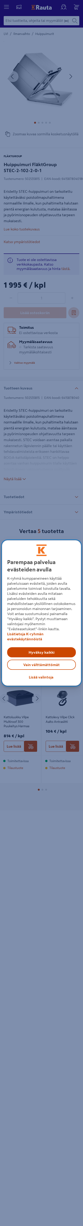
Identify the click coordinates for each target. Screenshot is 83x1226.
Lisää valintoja (41, 677)
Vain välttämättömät (41, 665)
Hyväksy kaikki (41, 652)
